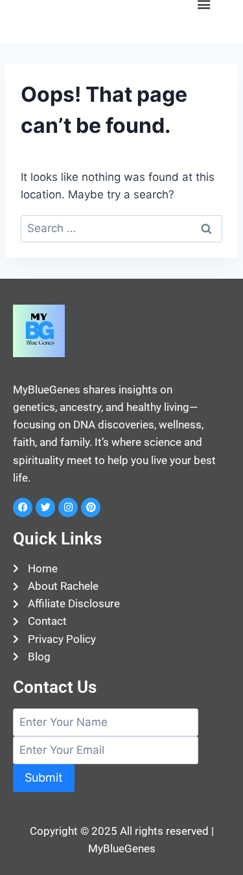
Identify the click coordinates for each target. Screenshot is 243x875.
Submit (44, 777)
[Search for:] (121, 228)
